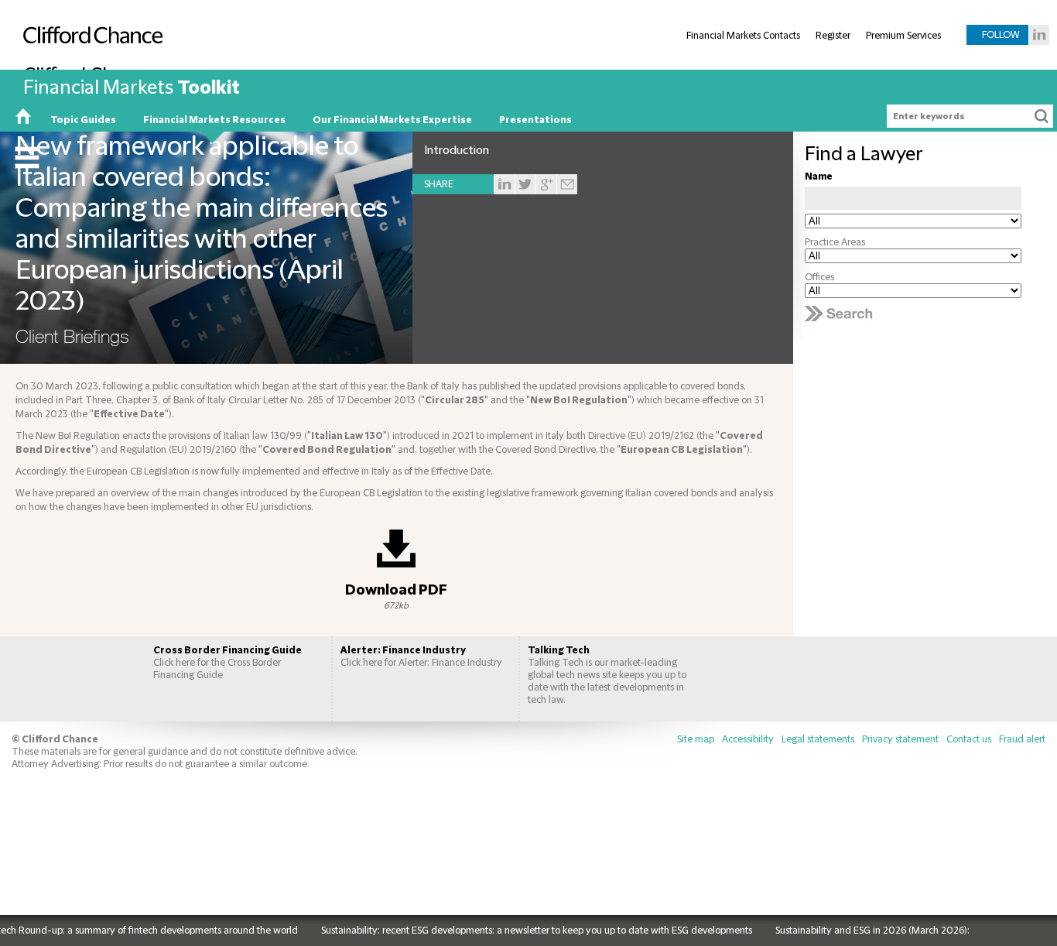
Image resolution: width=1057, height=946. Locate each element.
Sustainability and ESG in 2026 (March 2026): (858, 930)
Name (819, 176)
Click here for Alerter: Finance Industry (421, 656)
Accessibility (748, 739)
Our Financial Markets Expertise (392, 120)
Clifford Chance (89, 67)
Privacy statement (900, 739)
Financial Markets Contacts (743, 35)
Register (833, 35)
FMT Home (23, 120)
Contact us (968, 739)
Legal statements (818, 739)
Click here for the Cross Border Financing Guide (227, 662)
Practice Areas (835, 242)
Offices (819, 277)
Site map (695, 739)
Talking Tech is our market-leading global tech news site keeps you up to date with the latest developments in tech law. (607, 675)
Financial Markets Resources (214, 120)
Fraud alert (1022, 739)
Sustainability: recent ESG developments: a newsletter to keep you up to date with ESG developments (521, 930)
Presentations (535, 120)
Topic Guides (83, 120)
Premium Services (903, 35)
